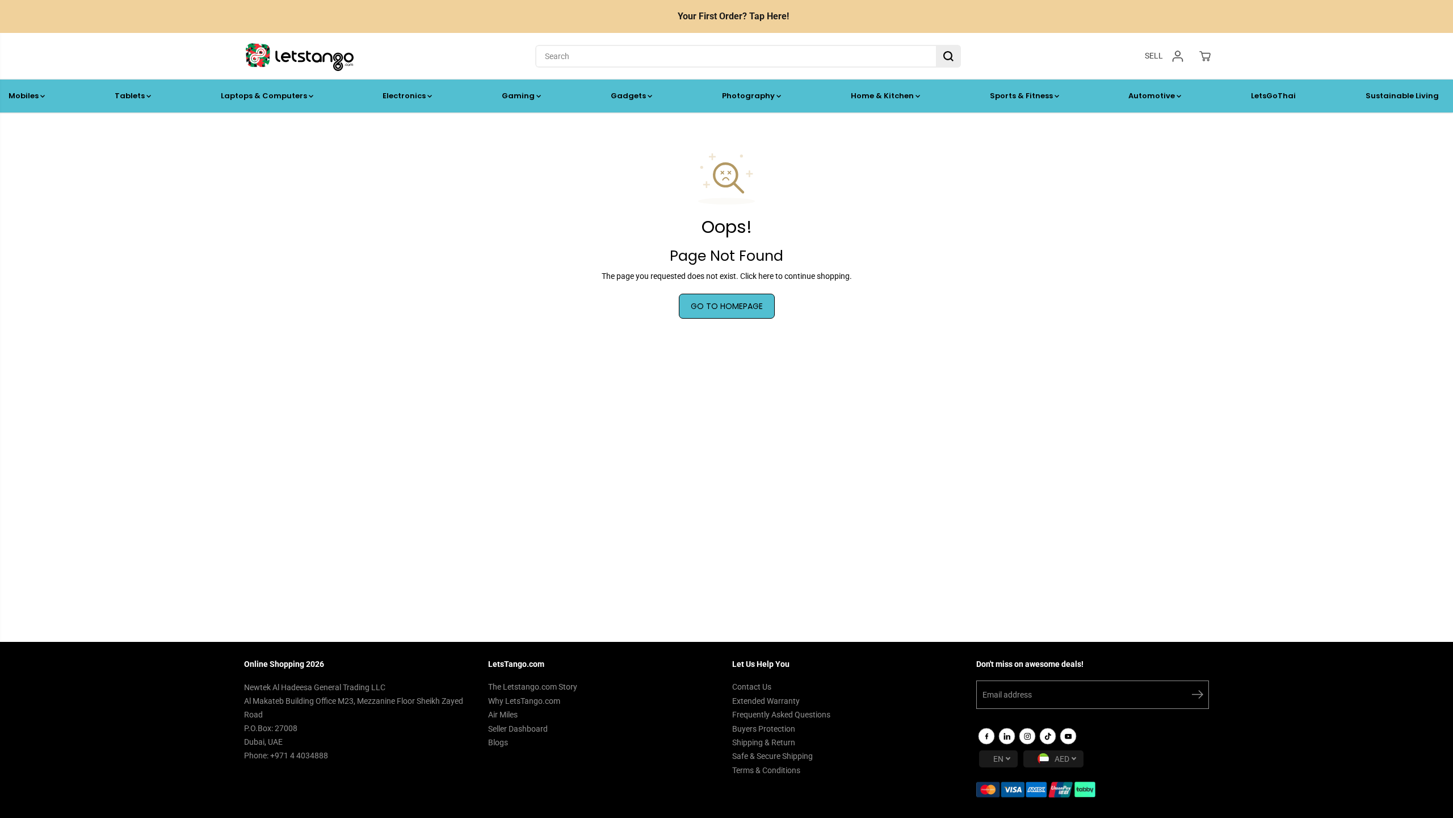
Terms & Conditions (766, 770)
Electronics (405, 95)
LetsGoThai (1273, 95)
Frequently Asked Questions (781, 714)
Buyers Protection (763, 728)
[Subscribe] (1197, 696)
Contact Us (751, 686)
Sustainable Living (1402, 95)
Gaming (519, 95)
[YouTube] (1068, 736)
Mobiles (24, 95)
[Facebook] (986, 736)
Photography (749, 95)
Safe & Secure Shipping (772, 756)
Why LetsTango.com (524, 701)
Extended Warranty (766, 701)
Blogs (498, 742)
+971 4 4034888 (299, 755)
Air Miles (503, 714)
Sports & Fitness (1022, 95)
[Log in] (1177, 56)
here (766, 276)
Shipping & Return (763, 742)
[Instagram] (1027, 736)
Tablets (130, 95)
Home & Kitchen (883, 95)
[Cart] (1204, 56)
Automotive (1152, 95)
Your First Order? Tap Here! (733, 16)
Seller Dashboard (518, 728)
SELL (1154, 55)
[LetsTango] (300, 56)
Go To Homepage (727, 306)
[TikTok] (1048, 736)
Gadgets (629, 95)
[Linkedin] (1007, 736)
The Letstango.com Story (532, 686)
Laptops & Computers (265, 95)
